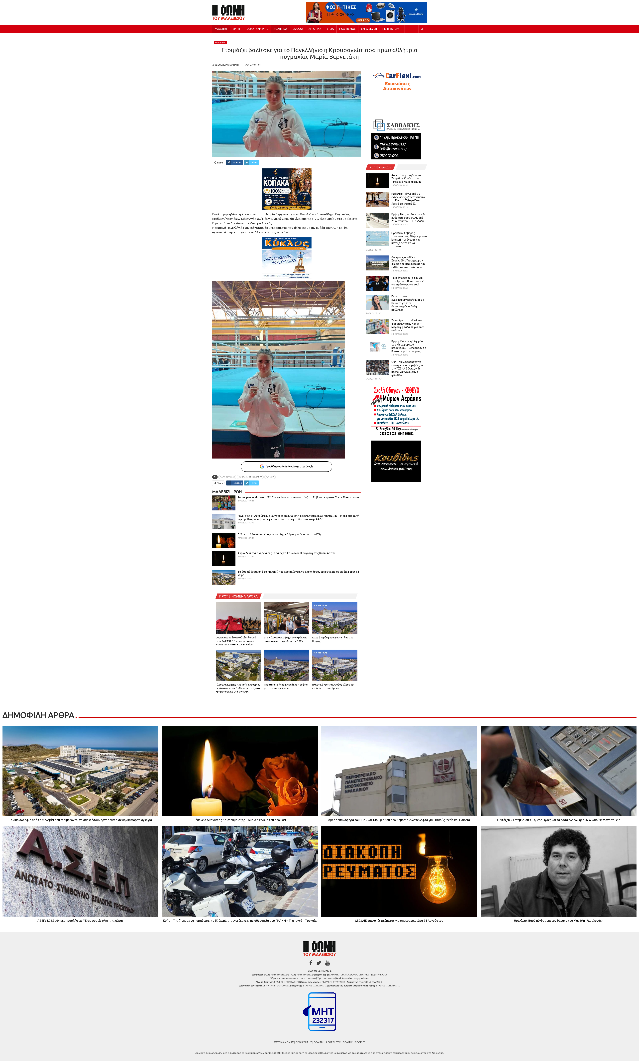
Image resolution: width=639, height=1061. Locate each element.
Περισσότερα (391, 28)
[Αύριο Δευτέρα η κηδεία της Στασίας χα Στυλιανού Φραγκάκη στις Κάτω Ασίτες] (223, 558)
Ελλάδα (298, 28)
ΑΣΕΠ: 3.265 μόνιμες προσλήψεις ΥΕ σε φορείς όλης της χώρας (80, 920)
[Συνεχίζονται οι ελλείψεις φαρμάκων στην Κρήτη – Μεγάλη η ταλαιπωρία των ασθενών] (377, 326)
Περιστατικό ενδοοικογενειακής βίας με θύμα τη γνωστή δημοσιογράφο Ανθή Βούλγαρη (407, 303)
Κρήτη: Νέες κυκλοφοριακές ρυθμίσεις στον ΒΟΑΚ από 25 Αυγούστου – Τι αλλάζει (408, 218)
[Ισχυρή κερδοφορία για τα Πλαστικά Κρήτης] (334, 618)
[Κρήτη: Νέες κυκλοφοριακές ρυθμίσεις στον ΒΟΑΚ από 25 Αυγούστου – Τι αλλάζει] (377, 220)
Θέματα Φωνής (257, 28)
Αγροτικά (315, 28)
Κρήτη (236, 28)
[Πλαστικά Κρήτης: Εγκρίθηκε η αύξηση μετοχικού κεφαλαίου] (286, 665)
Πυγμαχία (270, 477)
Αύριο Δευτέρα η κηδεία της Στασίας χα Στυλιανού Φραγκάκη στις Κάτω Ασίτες (286, 553)
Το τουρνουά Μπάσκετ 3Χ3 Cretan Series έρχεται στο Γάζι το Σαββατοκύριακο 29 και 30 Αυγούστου (299, 497)
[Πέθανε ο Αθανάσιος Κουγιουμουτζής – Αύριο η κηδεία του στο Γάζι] (223, 540)
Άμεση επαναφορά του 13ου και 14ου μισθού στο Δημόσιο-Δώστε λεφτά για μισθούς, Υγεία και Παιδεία (399, 820)
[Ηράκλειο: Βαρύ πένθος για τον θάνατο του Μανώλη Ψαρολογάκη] (559, 871)
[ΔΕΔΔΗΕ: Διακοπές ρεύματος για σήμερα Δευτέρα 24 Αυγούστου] (399, 871)
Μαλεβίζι (221, 28)
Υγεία (330, 28)
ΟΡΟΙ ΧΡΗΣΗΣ (304, 1042)
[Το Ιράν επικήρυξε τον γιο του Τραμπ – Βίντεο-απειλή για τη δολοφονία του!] (377, 283)
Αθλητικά (280, 28)
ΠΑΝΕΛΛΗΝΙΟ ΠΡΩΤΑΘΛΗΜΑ (250, 477)
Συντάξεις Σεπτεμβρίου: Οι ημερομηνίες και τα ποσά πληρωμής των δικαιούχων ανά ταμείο (558, 820)
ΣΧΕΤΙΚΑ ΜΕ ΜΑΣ (284, 1042)
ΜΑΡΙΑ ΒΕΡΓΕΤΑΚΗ (227, 477)
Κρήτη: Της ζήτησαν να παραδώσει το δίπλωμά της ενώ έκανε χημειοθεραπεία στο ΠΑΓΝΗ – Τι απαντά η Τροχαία (240, 920)
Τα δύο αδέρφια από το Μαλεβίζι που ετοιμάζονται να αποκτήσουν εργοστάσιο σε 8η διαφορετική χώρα (80, 820)
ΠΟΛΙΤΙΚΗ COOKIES (354, 1042)
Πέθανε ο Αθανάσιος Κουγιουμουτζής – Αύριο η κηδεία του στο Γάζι (279, 534)
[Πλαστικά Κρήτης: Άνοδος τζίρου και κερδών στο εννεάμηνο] (334, 665)
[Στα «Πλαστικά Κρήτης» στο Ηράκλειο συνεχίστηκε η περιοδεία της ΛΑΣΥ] (286, 618)
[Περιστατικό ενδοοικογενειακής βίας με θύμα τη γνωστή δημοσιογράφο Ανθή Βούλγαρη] (377, 302)
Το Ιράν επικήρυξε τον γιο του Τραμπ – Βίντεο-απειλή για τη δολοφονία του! (407, 281)
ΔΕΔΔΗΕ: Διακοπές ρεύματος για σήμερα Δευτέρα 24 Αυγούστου (399, 920)
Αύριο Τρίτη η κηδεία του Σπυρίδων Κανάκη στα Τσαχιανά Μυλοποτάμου (406, 178)
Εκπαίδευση (369, 28)
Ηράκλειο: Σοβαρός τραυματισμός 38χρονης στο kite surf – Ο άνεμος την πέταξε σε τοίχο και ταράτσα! (409, 240)
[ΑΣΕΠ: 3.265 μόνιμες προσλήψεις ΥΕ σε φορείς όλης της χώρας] (80, 871)
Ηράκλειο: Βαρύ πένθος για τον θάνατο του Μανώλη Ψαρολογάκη (558, 920)
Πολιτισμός (347, 28)
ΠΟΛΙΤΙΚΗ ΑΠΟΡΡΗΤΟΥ (327, 1042)
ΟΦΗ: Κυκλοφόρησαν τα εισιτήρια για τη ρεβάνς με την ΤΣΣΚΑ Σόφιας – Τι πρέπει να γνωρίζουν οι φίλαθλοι (407, 368)
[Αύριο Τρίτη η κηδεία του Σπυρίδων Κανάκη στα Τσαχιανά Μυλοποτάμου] (377, 180)
